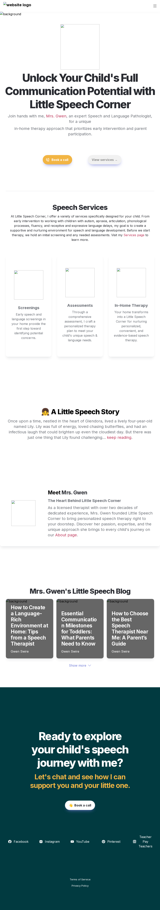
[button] (17, 6)
